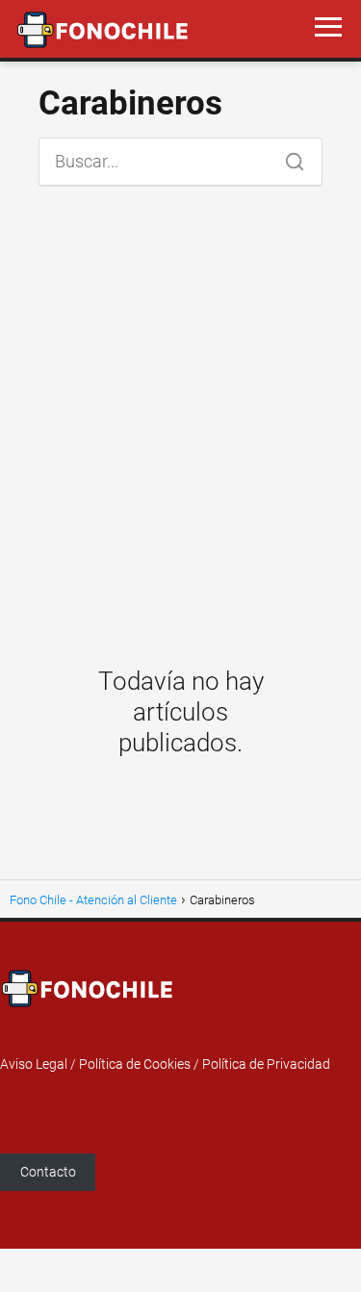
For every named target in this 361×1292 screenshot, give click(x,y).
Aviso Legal (33, 1064)
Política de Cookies (135, 1064)
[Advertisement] (180, 413)
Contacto (48, 1171)
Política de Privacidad (266, 1064)
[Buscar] (288, 157)
